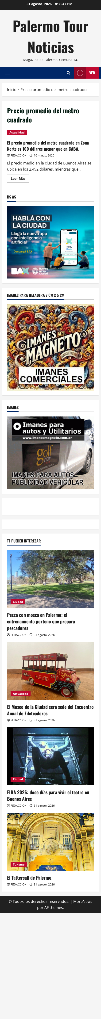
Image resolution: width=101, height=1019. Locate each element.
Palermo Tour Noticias (50, 36)
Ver (92, 73)
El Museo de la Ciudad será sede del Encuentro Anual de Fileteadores (50, 710)
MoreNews (82, 901)
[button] (7, 73)
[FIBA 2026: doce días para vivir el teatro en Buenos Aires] (50, 756)
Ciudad (18, 602)
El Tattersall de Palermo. (30, 877)
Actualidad (17, 132)
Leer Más (20, 179)
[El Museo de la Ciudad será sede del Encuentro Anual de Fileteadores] (50, 671)
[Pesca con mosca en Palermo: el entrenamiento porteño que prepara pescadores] (50, 579)
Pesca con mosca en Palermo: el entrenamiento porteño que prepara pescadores (41, 621)
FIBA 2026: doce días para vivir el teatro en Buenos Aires (48, 795)
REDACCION (19, 155)
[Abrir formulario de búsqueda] (68, 72)
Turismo (18, 864)
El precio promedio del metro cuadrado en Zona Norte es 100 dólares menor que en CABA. (48, 146)
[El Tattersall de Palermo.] (50, 842)
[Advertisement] (50, 965)
